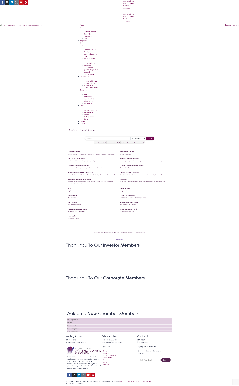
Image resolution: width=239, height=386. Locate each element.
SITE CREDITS (147, 381)
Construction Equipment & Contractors (131, 165)
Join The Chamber (140, 232)
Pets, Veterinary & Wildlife (74, 204)
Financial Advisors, (143, 175)
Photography (94, 161)
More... (113, 154)
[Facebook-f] (2, 2)
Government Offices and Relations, (77, 181)
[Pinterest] (25, 2)
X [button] (140, 142)
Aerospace (128, 154)
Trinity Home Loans (73, 330)
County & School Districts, (93, 181)
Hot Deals (117, 232)
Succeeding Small (73, 327)
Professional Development (75, 184)
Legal (69, 188)
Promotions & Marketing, (74, 154)
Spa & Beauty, (123, 197)
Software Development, (102, 168)
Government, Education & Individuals (79, 179)
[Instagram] (7, 2)
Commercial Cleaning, (156, 161)
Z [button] (143, 142)
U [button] (134, 142)
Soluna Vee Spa (72, 324)
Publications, (98, 154)
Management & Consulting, (133, 161)
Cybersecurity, (83, 168)
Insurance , (135, 175)
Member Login (128, 3)
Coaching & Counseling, (134, 197)
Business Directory (98, 232)
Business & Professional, (80, 175)
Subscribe (126, 8)
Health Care (123, 179)
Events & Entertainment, (74, 161)
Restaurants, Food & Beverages (77, 209)
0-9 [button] (95, 142)
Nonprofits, (70, 175)
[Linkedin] (11, 2)
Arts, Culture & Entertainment (76, 158)
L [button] (117, 142)
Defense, (122, 154)
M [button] (119, 142)
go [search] (151, 138)
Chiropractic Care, (148, 181)
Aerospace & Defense (127, 151)
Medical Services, (138, 181)
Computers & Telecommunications (78, 165)
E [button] (105, 142)
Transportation (72, 216)
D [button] (103, 142)
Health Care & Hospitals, (126, 181)
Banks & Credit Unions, (126, 175)
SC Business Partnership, (93, 175)
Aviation (77, 218)
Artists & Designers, (86, 161)
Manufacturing (72, 195)
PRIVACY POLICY (134, 381)
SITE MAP (123, 381)
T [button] (132, 142)
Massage (143, 197)
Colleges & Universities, (107, 181)
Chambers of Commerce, (107, 175)
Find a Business (128, 1)
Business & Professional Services (129, 158)
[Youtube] (21, 2)
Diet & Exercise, (158, 181)
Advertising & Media (74, 151)
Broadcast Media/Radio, (87, 154)
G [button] (109, 142)
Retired (69, 321)
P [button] (125, 142)
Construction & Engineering (127, 168)
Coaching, (123, 161)
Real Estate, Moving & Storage (129, 202)
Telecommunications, (73, 168)
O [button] (123, 142)
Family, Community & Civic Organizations (80, 172)
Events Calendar (108, 232)
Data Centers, (91, 168)
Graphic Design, (106, 154)
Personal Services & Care (127, 195)
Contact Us (127, 6)
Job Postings (124, 232)
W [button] (138, 142)
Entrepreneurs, (145, 161)
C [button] (101, 142)
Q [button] (127, 142)
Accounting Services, (154, 175)
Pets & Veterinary (73, 202)
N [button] (121, 142)
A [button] (98, 142)
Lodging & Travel (125, 188)
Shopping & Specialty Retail (128, 209)
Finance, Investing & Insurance (129, 172)
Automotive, (71, 218)
